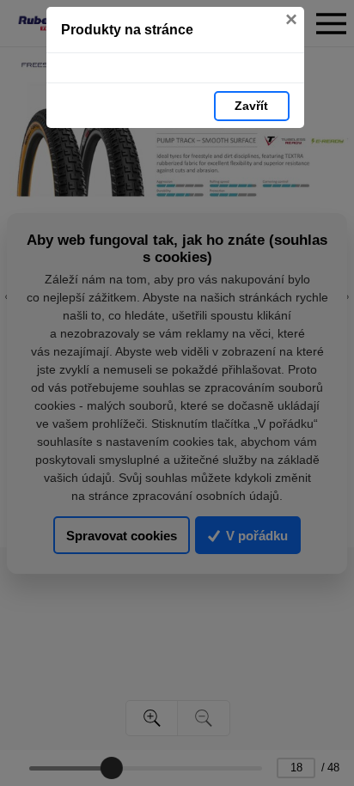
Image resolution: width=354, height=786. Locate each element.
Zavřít (251, 106)
